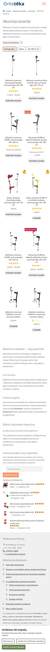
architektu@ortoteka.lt (15, 554)
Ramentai (31, 11)
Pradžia (8, 11)
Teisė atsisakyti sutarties (19, 590)
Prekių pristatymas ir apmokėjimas (23, 585)
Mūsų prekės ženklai (14, 608)
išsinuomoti (8, 411)
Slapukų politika (16, 599)
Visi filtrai (32, 49)
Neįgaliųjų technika (19, 11)
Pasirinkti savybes (13, 100)
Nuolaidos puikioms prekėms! (18, 604)
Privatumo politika (17, 594)
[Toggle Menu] (44, 4)
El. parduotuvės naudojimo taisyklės (21, 581)
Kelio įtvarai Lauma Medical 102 (22, 504)
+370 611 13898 (12, 551)
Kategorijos (9, 49)
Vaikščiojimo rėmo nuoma (19, 492)
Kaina (21, 49)
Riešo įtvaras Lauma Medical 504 (22, 484)
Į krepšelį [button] (36, 218)
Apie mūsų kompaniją (15, 565)
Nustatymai (8, 641)
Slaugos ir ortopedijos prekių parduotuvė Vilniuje (26, 569)
